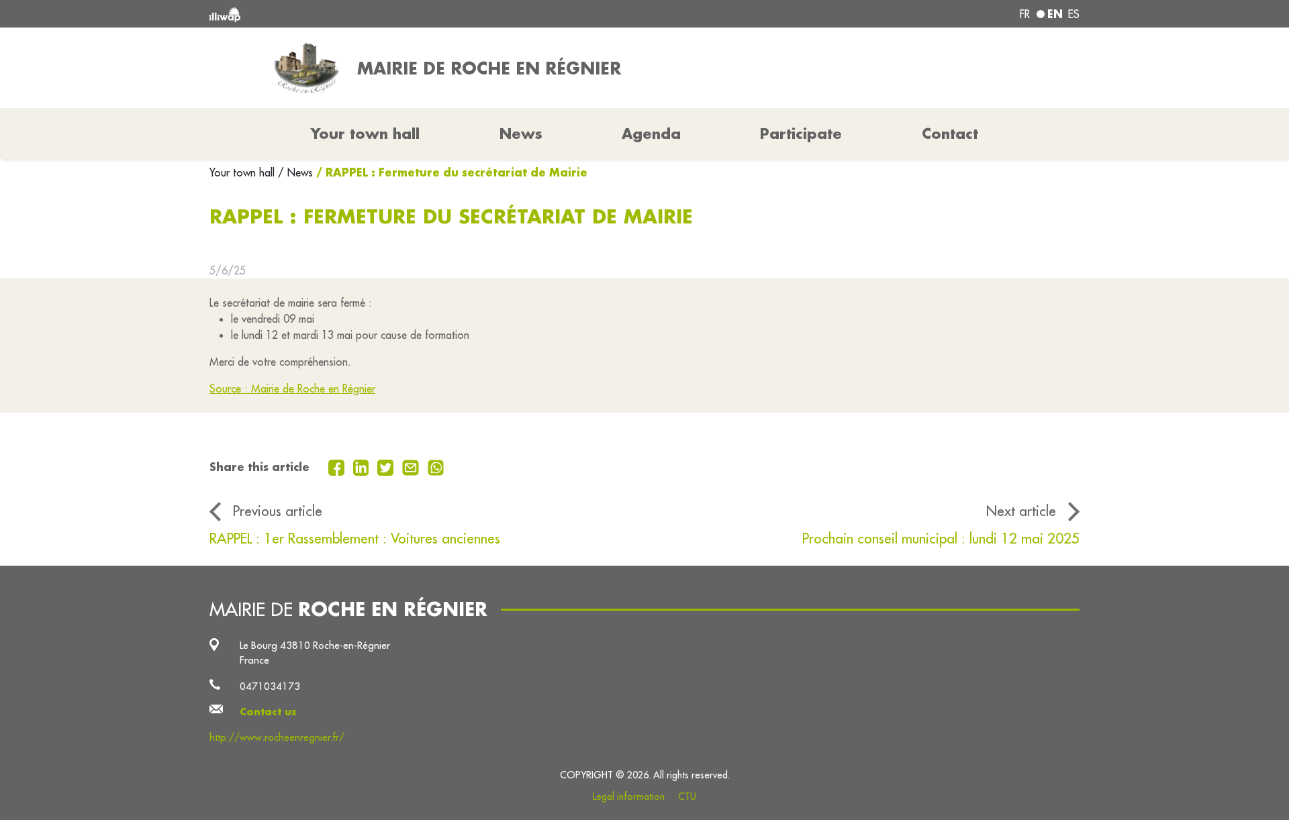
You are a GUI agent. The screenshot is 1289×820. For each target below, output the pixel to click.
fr (1025, 14)
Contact (950, 133)
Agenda (651, 133)
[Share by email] (412, 466)
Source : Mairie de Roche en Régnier (292, 388)
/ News (295, 172)
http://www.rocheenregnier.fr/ (276, 737)
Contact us (268, 711)
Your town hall (243, 172)
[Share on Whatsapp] (436, 466)
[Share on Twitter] (387, 466)
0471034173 (270, 686)
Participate (801, 133)
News (520, 133)
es (1074, 14)
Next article (1021, 511)
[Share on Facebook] (338, 466)
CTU (687, 796)
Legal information (629, 796)
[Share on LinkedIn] (362, 466)
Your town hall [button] (365, 133)
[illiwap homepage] (386, 14)
